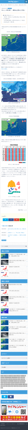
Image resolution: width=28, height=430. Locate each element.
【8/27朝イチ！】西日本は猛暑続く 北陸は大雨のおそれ (17, 309)
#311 (15, 375)
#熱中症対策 (17, 382)
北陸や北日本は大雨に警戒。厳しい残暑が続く (17, 229)
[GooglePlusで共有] (16, 219)
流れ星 (9, 386)
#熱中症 (12, 382)
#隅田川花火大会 (7, 384)
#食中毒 (16, 384)
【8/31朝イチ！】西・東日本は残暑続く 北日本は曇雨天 (17, 327)
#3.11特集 (6, 375)
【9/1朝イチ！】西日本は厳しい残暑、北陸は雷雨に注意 (17, 255)
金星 (17, 386)
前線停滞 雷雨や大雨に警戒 (15, 284)
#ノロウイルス (14, 377)
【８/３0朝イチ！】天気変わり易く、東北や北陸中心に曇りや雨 (17, 340)
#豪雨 (2, 384)
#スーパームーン (8, 377)
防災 (24, 386)
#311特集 (18, 375)
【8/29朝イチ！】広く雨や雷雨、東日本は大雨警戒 (17, 346)
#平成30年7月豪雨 (4, 380)
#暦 (18, 380)
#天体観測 (23, 379)
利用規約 (3, 423)
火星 (15, 386)
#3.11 (2, 375)
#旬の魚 (15, 380)
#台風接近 (3, 379)
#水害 (2, 382)
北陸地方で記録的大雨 (14, 266)
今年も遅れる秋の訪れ (14, 272)
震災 (2, 387)
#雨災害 (12, 384)
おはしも (20, 384)
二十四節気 (25, 384)
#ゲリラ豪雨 (23, 375)
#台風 (19, 377)
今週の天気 (4, 225)
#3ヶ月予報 (11, 375)
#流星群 (5, 382)
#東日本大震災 (22, 380)
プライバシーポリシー (11, 423)
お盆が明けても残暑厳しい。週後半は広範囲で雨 (17, 235)
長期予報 (20, 386)
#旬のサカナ (11, 380)
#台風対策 (23, 377)
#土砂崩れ (10, 379)
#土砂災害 (15, 379)
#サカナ (2, 377)
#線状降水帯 (22, 382)
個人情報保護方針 (21, 423)
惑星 (4, 386)
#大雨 (19, 379)
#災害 (9, 382)
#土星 (7, 379)
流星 (12, 386)
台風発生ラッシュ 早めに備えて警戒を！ (16, 232)
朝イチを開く (4, 68)
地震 (2, 386)
